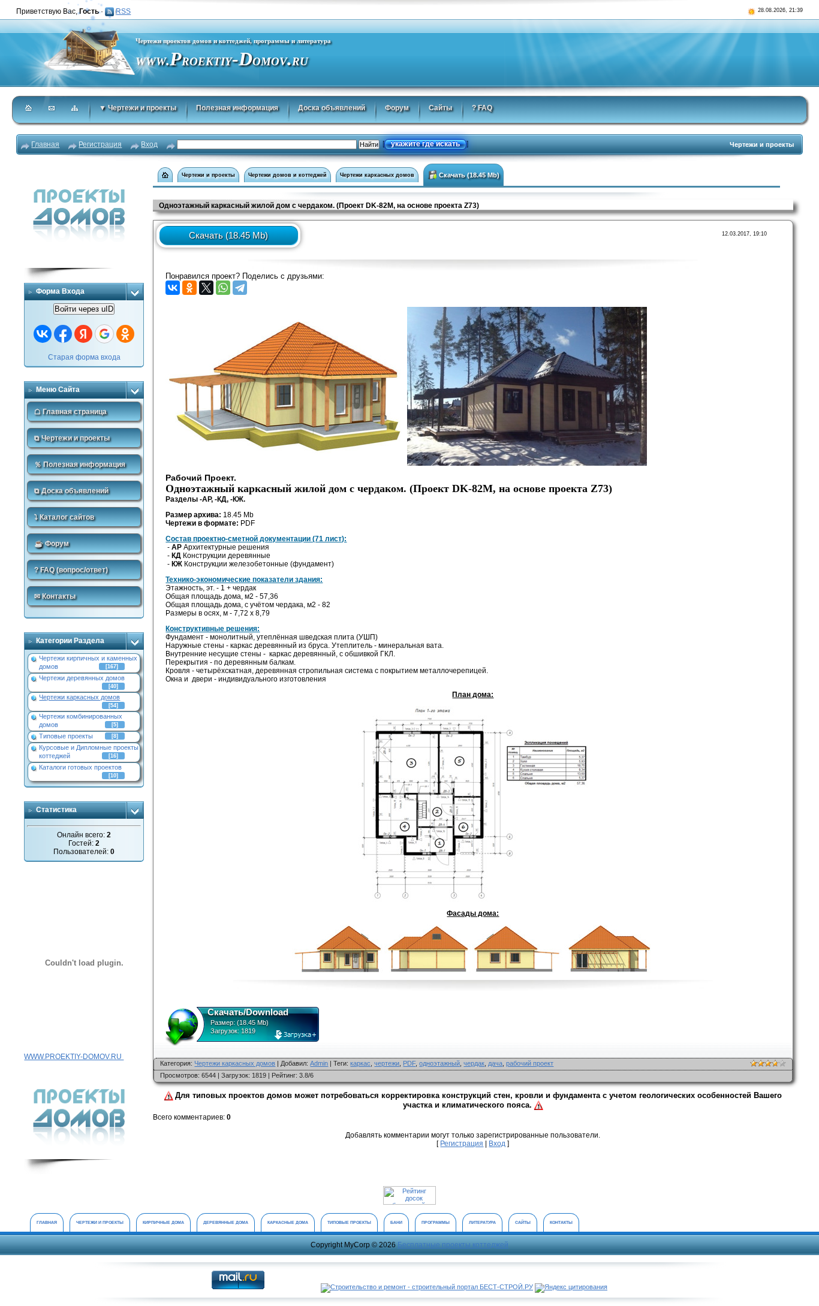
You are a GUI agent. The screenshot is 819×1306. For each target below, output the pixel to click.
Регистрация (100, 144)
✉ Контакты (55, 596)
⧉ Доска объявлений (71, 491)
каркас (360, 1063)
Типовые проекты (66, 736)
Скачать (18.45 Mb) (468, 175)
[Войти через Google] (104, 333)
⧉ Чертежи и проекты (72, 438)
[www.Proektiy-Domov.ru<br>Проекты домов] (84, 1073)
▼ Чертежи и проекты (137, 108)
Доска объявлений (331, 108)
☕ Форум (51, 543)
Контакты (561, 1222)
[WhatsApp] (223, 287)
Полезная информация (237, 108)
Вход (149, 144)
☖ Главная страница (70, 412)
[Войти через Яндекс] (83, 334)
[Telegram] (240, 287)
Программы (435, 1222)
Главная (45, 144)
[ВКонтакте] (172, 287)
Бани (396, 1222)
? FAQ (482, 108)
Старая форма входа (84, 357)
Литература (482, 1222)
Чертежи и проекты (208, 175)
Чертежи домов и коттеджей (287, 175)
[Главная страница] (29, 109)
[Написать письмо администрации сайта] (52, 109)
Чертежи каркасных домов (79, 697)
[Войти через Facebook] (63, 334)
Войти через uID (84, 308)
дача (495, 1063)
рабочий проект (529, 1063)
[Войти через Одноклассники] (125, 334)
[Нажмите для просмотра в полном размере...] (285, 311)
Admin (319, 1063)
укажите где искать (425, 144)
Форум (397, 108)
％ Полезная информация (79, 464)
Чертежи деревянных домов (82, 677)
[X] (206, 287)
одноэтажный (439, 1063)
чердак (473, 1063)
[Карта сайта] (75, 109)
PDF (409, 1063)
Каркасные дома (287, 1222)
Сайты (440, 108)
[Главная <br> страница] (165, 174)
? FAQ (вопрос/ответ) (71, 570)
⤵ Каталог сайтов (64, 517)
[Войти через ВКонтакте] (43, 334)
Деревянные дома (225, 1222)
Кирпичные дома (163, 1222)
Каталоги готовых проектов (80, 767)
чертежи (386, 1063)
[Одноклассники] (189, 287)
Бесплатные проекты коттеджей (453, 1245)
